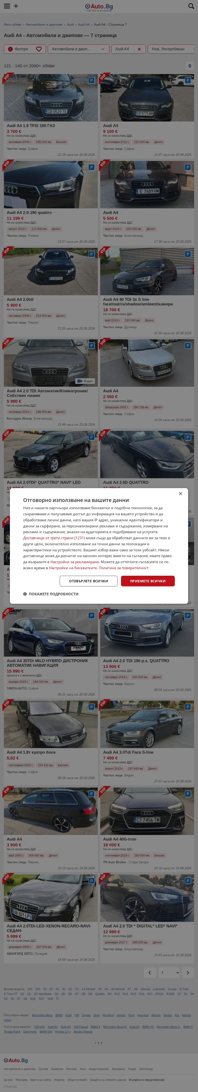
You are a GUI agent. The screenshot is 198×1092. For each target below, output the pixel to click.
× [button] (180, 494)
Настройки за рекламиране (74, 561)
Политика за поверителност (123, 567)
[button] (50, 594)
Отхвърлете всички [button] (88, 580)
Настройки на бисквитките (73, 567)
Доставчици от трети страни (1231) (54, 537)
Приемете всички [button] (148, 580)
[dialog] (99, 546)
